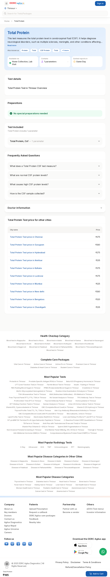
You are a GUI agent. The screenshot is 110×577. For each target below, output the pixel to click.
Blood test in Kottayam (63, 344)
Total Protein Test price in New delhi (27, 291)
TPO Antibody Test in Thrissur (89, 398)
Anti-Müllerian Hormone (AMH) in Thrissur (30, 433)
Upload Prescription (38, 509)
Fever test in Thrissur (22, 485)
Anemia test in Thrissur (66, 491)
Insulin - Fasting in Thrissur (84, 385)
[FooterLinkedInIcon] (24, 544)
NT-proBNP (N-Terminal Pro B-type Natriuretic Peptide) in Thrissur (34, 420)
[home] (17, 3)
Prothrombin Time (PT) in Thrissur (27, 401)
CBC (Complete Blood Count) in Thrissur (58, 407)
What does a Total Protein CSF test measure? (33, 166)
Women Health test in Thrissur (28, 488)
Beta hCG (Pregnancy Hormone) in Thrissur (83, 381)
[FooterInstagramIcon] (12, 544)
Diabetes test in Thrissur (46, 482)
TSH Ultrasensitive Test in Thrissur (32, 394)
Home (7, 21)
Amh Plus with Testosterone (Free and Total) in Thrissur (65, 423)
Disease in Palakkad (20, 468)
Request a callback (38, 512)
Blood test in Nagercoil (17, 347)
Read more (12, 45)
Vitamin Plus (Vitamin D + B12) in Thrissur (38, 427)
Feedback (33, 519)
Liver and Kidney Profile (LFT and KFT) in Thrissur (82, 417)
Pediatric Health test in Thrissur (55, 488)
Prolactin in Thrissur (17, 381)
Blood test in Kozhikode (84, 344)
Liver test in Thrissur (64, 485)
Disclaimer (75, 562)
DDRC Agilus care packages (42, 515)
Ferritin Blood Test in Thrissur (59, 385)
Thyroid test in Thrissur (23, 482)
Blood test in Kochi (23, 344)
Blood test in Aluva (36, 340)
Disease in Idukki (54, 461)
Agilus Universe (11, 529)
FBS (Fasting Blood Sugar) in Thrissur (26, 388)
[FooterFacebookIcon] (18, 544)
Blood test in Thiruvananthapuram (89, 347)
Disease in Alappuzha (19, 461)
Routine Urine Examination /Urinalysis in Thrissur (75, 391)
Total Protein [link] (19, 21)
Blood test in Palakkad (38, 347)
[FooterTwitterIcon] (30, 544)
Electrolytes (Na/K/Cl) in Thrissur (47, 417)
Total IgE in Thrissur (95, 430)
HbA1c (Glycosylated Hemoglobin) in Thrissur (34, 391)
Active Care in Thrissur (43, 364)
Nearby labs (35, 522)
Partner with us (70, 509)
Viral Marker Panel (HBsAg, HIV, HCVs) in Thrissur (64, 430)
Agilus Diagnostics (13, 522)
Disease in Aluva (37, 461)
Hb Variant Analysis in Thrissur (62, 398)
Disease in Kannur (71, 461)
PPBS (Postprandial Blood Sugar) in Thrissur (61, 388)
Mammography (84, 447)
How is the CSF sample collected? (27, 193)
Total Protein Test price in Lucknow (26, 276)
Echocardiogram (61, 447)
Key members (10, 512)
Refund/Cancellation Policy (78, 567)
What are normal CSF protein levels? (29, 175)
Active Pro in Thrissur (64, 364)
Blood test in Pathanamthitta (61, 347)
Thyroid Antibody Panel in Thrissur (58, 401)
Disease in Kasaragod (90, 461)
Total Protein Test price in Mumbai (26, 284)
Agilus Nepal (10, 526)
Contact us (9, 519)
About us (8, 509)
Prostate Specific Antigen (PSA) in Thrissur (46, 381)
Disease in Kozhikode (72, 464)
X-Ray (22, 447)
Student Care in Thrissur (70, 367)
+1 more (65, 50)
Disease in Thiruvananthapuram (67, 468)
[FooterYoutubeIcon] (6, 544)
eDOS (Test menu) (95, 509)
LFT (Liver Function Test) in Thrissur (29, 385)
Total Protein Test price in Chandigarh (28, 307)
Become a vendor (71, 512)
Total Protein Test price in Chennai (26, 237)
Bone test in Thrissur (87, 482)
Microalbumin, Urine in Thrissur (79, 414)
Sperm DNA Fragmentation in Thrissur (73, 427)
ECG (42, 447)
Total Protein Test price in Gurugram (27, 245)
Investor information (96, 512)
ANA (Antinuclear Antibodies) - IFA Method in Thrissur (70, 394)
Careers (8, 532)
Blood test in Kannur (73, 340)
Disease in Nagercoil (92, 464)
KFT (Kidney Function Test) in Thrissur (25, 404)
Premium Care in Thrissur (86, 364)
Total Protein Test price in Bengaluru (27, 299)
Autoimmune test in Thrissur (83, 488)
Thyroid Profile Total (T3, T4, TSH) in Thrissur (32, 410)
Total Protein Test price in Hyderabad (27, 252)
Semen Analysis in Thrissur (54, 404)
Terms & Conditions (92, 562)
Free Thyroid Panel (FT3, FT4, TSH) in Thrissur (27, 398)
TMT (49, 447)
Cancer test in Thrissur (44, 491)
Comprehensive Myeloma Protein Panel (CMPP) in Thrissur (73, 433)
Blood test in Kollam (42, 344)
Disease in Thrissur (91, 468)
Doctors (8, 515)
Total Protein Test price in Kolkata (26, 268)
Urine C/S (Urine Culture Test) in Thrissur (84, 404)
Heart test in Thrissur (67, 482)
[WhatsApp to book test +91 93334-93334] (103, 551)
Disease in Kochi (16, 464)
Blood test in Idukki (54, 340)
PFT (72, 447)
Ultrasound (33, 447)
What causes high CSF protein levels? (29, 184)
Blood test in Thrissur (55, 350)
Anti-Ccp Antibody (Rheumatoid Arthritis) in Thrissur (75, 410)
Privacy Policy (62, 562)
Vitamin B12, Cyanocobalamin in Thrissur (22, 407)
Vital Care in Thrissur (22, 364)
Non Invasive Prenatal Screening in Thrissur (24, 430)
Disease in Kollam (33, 464)
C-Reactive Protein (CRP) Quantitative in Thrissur (83, 420)
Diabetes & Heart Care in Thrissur (43, 367)
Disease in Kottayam (52, 464)
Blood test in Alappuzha (16, 340)
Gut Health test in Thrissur (86, 485)
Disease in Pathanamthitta (41, 468)
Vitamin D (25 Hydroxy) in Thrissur (90, 407)
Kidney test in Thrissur (43, 485)
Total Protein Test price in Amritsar (26, 260)
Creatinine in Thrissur (90, 388)
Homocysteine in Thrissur (86, 401)
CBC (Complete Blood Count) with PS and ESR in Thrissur (41, 414)
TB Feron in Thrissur (31, 423)
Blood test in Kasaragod (93, 340)
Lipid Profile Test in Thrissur (19, 417)
